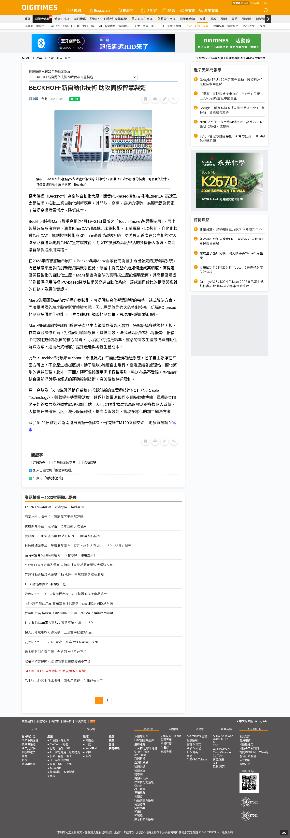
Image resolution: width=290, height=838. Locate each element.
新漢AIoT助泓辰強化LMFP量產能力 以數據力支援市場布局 (232, 241)
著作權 (55, 721)
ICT (215, 762)
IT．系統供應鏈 (171, 26)
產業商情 (211, 10)
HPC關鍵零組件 (144, 740)
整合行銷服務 (247, 756)
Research (102, 10)
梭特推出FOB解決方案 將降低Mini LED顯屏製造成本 (63, 536)
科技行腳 (166, 743)
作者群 (165, 747)
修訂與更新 (29, 764)
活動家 (151, 10)
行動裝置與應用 (144, 800)
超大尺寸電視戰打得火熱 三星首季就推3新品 (58, 632)
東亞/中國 (91, 748)
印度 (88, 744)
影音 (170, 10)
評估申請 (254, 3)
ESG (216, 745)
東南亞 (89, 740)
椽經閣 (128, 10)
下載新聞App (247, 771)
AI (214, 742)
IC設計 (138, 811)
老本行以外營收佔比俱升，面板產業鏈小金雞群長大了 (64, 680)
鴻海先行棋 (61, 19)
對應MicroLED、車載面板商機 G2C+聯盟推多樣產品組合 (66, 593)
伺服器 (138, 796)
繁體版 (236, 3)
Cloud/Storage (222, 752)
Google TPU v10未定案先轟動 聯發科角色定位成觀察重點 (232, 81)
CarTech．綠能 (59, 26)
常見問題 (80, 721)
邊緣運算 (139, 744)
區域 (213, 19)
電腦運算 (139, 792)
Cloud (138, 785)
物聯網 (138, 774)
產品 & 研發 (194, 748)
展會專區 (114, 748)
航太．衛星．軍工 (146, 26)
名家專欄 (166, 739)
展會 (24, 756)
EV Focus (140, 754)
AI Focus (139, 788)
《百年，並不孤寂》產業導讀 (107, 19)
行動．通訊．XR (84, 26)
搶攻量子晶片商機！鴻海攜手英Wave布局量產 (231, 255)
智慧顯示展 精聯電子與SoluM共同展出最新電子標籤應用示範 (69, 613)
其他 (189, 756)
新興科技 (139, 758)
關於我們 (27, 721)
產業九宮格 (29, 748)
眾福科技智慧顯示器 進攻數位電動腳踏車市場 (58, 661)
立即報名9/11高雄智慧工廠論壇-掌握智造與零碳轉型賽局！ (232, 58)
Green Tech (141, 751)
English (262, 721)
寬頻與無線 (141, 778)
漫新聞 (246, 19)
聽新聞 (260, 19)
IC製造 (138, 815)
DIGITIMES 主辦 (197, 736)
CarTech (139, 807)
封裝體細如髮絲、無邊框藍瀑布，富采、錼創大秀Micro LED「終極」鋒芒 (78, 545)
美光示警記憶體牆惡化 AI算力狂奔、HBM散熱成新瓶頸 (232, 138)
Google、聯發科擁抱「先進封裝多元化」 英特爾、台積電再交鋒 (232, 109)
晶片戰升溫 (29, 736)
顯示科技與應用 (144, 819)
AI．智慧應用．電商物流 (114, 26)
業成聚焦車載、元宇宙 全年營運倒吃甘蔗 (56, 526)
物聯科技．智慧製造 (225, 26)
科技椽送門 (29, 752)
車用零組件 (141, 736)
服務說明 (42, 721)
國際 (88, 752)
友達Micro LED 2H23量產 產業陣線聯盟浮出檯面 (61, 642)
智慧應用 (192, 740)
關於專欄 (166, 751)
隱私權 (67, 721)
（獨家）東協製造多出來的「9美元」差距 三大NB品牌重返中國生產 (231, 95)
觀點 (235, 19)
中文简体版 (246, 721)
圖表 (262, 26)
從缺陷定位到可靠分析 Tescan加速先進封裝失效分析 (231, 269)
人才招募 (245, 760)
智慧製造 (39, 462)
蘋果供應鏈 (168, 19)
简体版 (244, 3)
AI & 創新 (192, 752)
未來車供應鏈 (143, 19)
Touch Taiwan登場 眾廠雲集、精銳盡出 (54, 507)
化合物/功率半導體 (145, 748)
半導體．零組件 (34, 26)
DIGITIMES (254, 728)
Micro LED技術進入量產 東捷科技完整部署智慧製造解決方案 (69, 564)
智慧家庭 (139, 770)
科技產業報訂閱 (249, 748)
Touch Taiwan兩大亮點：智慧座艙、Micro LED (59, 622)
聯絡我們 (245, 764)
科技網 (75, 10)
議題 (224, 19)
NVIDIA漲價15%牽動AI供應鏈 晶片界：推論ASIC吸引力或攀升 (231, 124)
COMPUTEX (220, 739)
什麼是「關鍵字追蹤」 (49, 478)
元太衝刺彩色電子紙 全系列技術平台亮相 (56, 651)
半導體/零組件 (221, 749)
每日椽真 (80, 19)
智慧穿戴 (139, 804)
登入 (265, 3)
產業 (203, 19)
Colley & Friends (171, 735)
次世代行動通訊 (144, 782)
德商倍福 (90, 462)
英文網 (190, 10)
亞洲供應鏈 (141, 762)
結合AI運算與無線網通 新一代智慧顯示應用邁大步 (61, 555)
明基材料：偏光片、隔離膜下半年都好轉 (54, 516)
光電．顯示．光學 (197, 26)
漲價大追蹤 (43, 18)
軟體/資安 (219, 766)
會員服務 (245, 740)
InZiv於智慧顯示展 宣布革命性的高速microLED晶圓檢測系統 (69, 603)
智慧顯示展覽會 (64, 462)
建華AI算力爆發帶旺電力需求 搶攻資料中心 (231, 229)
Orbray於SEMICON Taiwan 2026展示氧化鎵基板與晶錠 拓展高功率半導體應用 (232, 283)
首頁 (27, 19)
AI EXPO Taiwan (197, 759)
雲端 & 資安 (194, 744)
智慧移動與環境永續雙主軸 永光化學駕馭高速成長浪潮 (64, 574)
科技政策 (248, 26)
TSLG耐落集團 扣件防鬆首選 (45, 584)
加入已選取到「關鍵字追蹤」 (53, 470)
